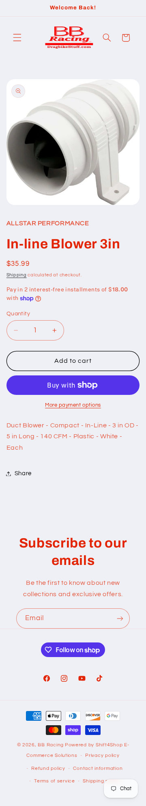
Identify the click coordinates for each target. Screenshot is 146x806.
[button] (17, 37)
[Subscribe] (120, 618)
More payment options (73, 405)
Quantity (18, 314)
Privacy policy (102, 755)
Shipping (16, 275)
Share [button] (23, 473)
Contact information (97, 768)
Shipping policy (101, 781)
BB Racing (51, 745)
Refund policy (48, 768)
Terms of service (54, 781)
